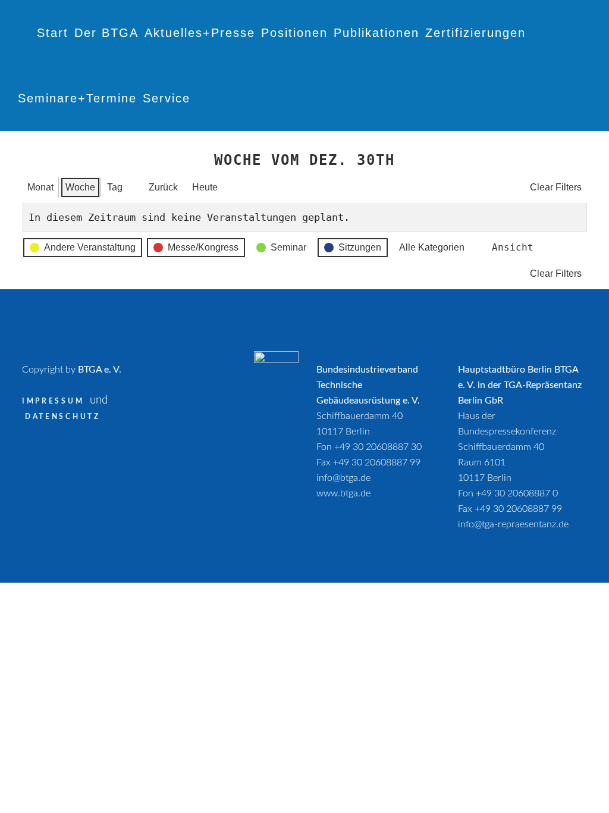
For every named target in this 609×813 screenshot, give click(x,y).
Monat (40, 187)
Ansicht (510, 250)
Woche (80, 187)
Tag (115, 187)
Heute (205, 187)
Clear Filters (556, 187)
